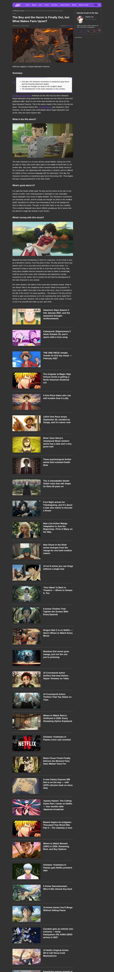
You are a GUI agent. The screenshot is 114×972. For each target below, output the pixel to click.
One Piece (54, 5)
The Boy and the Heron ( (22, 96)
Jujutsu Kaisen (64, 5)
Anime (27, 5)
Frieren (47, 5)
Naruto (74, 5)
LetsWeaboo (16, 10)
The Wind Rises (45, 107)
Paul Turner (69, 25)
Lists (40, 5)
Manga (34, 5)
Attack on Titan (83, 5)
